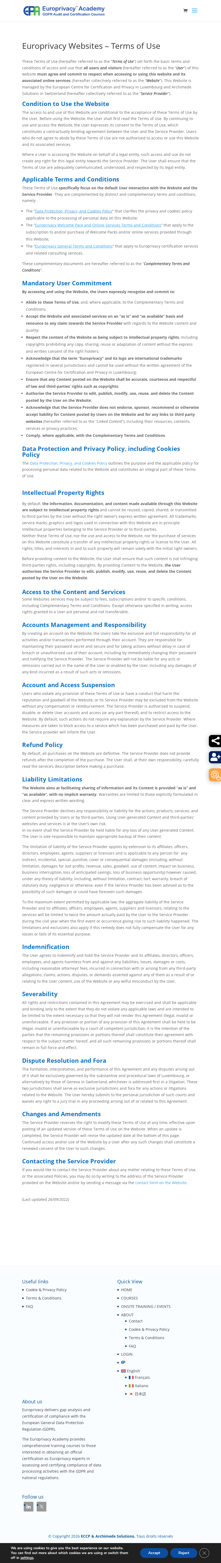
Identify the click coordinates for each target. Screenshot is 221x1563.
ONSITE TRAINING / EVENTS (146, 1306)
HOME (126, 1289)
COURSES (129, 1298)
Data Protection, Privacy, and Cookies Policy (73, 211)
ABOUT (127, 1314)
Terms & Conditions (43, 1298)
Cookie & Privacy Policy (46, 1289)
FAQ (29, 1306)
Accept (154, 1552)
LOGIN (127, 1354)
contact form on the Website (161, 1182)
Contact (136, 1321)
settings (26, 1557)
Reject (183, 1552)
